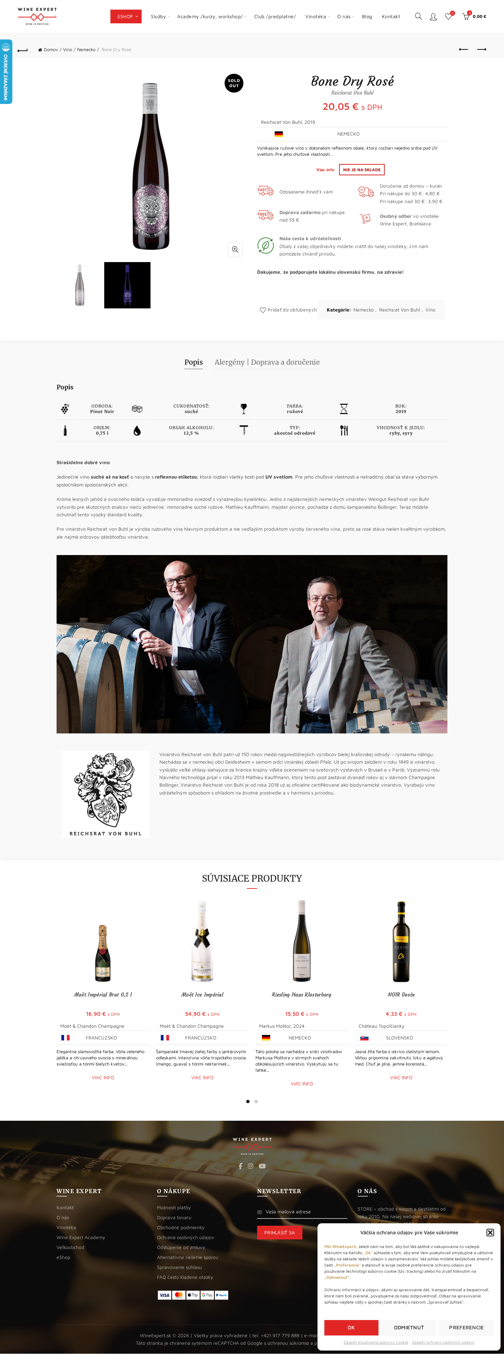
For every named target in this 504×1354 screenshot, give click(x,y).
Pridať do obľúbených (292, 310)
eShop (125, 16)
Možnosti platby (174, 1207)
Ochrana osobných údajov (185, 1237)
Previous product (463, 50)
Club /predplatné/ (275, 16)
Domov (51, 49)
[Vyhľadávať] (418, 16)
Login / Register (433, 16)
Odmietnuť (409, 1327)
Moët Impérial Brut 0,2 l (103, 994)
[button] (490, 1232)
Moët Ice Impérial (202, 994)
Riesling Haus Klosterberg (302, 994)
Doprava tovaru (174, 1217)
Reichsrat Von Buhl (399, 310)
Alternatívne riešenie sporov (187, 1257)
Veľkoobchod (70, 1247)
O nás (344, 16)
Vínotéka (66, 1227)
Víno (67, 49)
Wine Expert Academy (81, 1237)
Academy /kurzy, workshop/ (210, 16)
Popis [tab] (193, 362)
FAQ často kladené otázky (185, 1277)
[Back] (23, 50)
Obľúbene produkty (453, 13)
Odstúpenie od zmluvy (181, 1247)
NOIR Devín (401, 994)
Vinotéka (315, 16)
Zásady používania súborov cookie (376, 1342)
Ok (351, 1327)
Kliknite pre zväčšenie (235, 249)
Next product (481, 50)
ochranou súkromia (288, 1343)
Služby (158, 16)
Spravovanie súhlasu (179, 1267)
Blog (367, 16)
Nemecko (86, 49)
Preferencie (466, 1327)
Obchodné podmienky (181, 1227)
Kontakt (391, 16)
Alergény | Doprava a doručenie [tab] (267, 362)
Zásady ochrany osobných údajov (443, 1342)
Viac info (326, 169)
